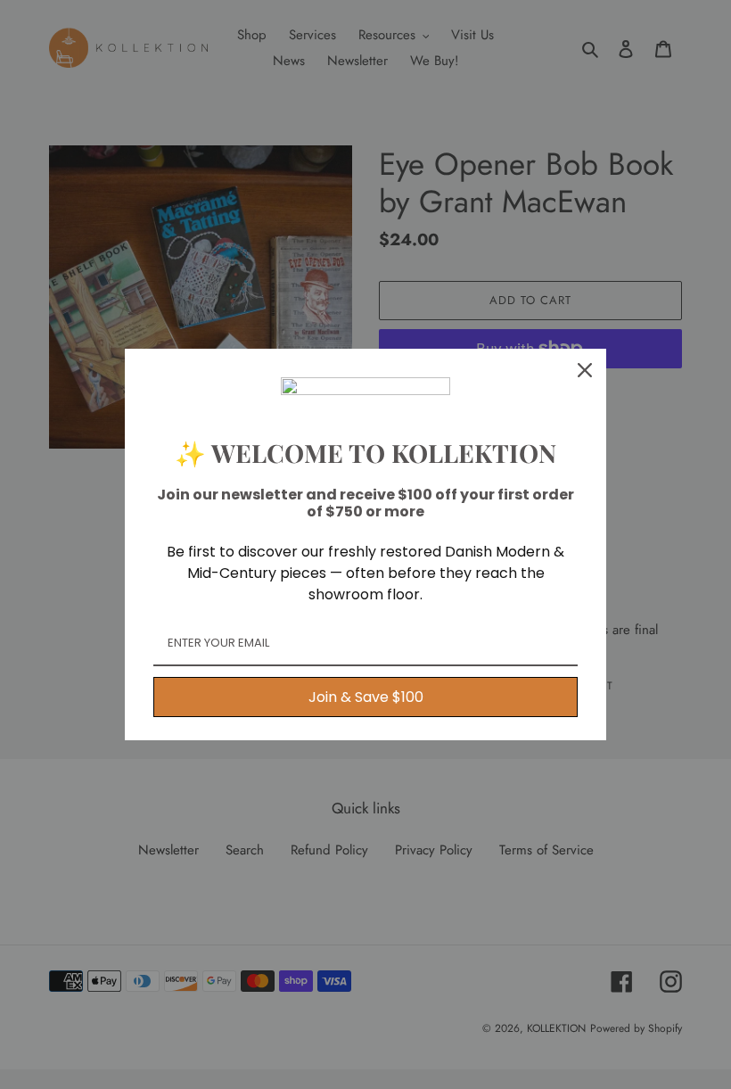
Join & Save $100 (365, 697)
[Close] (584, 370)
